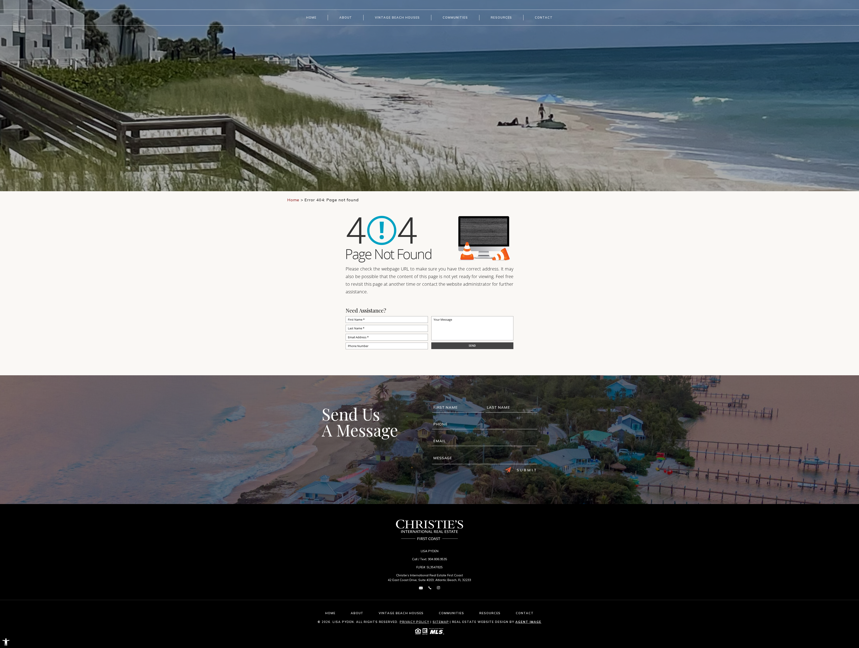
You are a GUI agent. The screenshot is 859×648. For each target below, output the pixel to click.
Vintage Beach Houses (397, 17)
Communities (455, 17)
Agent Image (528, 622)
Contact (544, 17)
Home (311, 17)
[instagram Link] (438, 588)
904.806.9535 (437, 559)
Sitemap (441, 622)
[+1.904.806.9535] (429, 587)
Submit (527, 470)
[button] (6, 642)
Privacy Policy (414, 622)
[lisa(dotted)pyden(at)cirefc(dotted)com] (421, 587)
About (345, 17)
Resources (501, 17)
